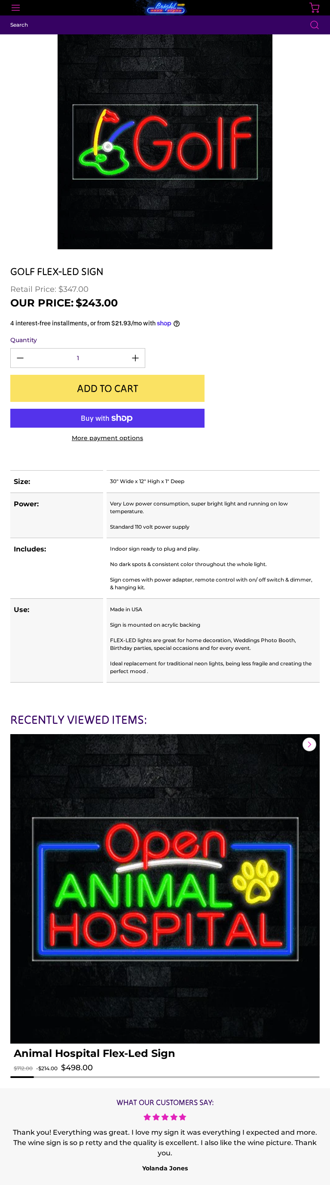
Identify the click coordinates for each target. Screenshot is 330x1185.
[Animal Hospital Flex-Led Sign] (165, 889)
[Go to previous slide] (289, 744)
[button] (46, 1076)
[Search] (310, 24)
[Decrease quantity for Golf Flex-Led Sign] (20, 358)
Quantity (23, 340)
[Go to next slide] (308, 744)
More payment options (107, 438)
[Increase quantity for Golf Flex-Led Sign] (135, 358)
